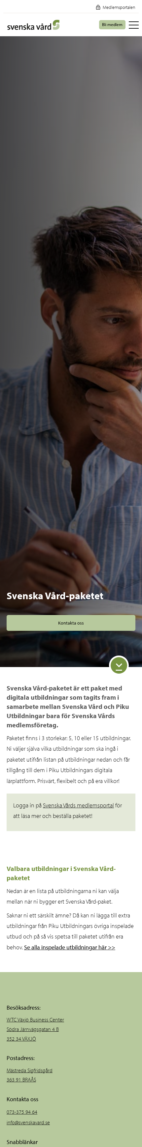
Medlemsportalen (118, 7)
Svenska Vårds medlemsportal (78, 805)
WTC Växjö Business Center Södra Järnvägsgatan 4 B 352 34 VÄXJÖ (35, 1029)
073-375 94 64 (22, 1111)
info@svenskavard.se (28, 1122)
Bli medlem (112, 24)
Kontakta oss (71, 623)
